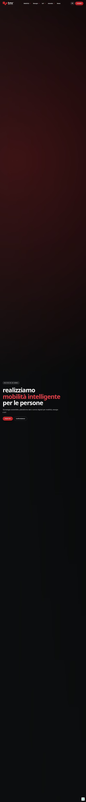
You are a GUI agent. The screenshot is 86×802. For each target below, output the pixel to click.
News (58, 3)
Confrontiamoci (20, 418)
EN (72, 3)
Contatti (79, 3)
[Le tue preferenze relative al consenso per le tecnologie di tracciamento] (83, 799)
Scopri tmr (8, 418)
